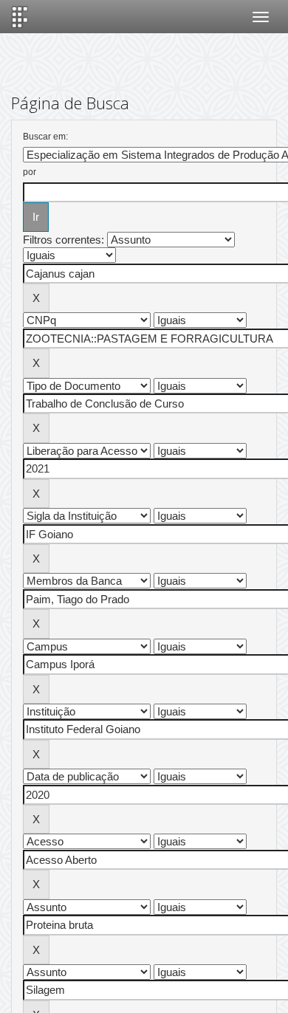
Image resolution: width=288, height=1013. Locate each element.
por (29, 172)
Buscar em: (45, 136)
